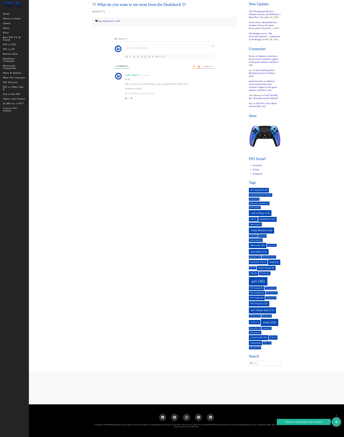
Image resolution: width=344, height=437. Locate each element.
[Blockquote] (149, 56)
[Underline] (134, 56)
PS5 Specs (266, 316)
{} (160, 56)
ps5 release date (262, 310)
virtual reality (258, 337)
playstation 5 (255, 257)
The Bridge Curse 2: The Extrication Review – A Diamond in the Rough (264, 36)
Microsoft (257, 245)
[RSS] (210, 417)
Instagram (257, 173)
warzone (255, 343)
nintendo (272, 245)
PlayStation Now (269, 257)
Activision (254, 199)
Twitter (256, 169)
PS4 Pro (264, 273)
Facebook (257, 165)
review (254, 322)
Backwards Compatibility (259, 203)
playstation (259, 251)
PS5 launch (270, 297)
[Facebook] (162, 417)
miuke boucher (256, 81)
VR (273, 337)
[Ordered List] (142, 56)
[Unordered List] (145, 56)
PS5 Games (256, 298)
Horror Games (256, 240)
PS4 (253, 273)
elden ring (255, 224)
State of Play (255, 328)
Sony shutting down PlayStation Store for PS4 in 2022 (262, 73)
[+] (163, 56)
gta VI (262, 236)
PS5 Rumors (255, 316)
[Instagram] (186, 417)
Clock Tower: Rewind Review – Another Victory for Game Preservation (264, 25)
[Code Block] (153, 56)
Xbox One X (255, 347)
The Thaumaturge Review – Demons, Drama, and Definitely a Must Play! (264, 14)
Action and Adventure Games (260, 195)
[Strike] (138, 56)
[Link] (157, 56)
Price (252, 267)
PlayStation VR (258, 262)
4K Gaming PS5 (258, 190)
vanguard (266, 328)
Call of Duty (260, 213)
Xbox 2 (267, 343)
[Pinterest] (198, 417)
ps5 (258, 281)
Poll (118, 21)
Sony (184, 424)
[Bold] (126, 56)
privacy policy (179, 426)
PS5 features (272, 292)
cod (253, 219)
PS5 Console (271, 288)
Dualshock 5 (109, 21)
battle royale (255, 207)
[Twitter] (174, 417)
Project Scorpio (266, 268)
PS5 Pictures (259, 303)
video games (255, 332)
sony (269, 322)
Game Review (261, 230)
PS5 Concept (256, 288)
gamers (253, 236)
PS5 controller (257, 293)
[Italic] (130, 56)
